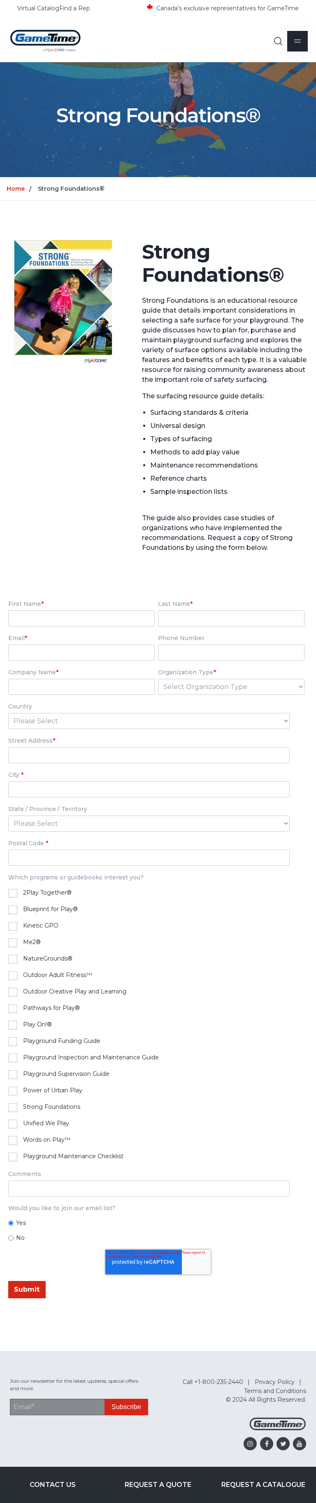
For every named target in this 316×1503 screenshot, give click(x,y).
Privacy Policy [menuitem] (275, 1382)
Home (16, 188)
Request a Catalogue (263, 1485)
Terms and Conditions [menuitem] (275, 1391)
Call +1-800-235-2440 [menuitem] (213, 1382)
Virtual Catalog (38, 8)
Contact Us (53, 1485)
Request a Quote (158, 1485)
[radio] (156, 1223)
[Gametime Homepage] (277, 1428)
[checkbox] (156, 1025)
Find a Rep (74, 8)
